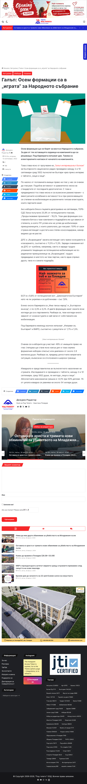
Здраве (70, 708)
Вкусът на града (70, 693)
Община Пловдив (54, 739)
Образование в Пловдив (56, 735)
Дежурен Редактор (26, 400)
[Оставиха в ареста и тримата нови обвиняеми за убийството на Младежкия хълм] (8, 548)
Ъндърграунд (52, 766)
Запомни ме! (8, 505)
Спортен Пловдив (54, 755)
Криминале (52, 724)
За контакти (7, 671)
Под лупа (51, 743)
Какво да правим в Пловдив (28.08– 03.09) (31, 28)
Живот (51, 705)
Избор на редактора (55, 716)
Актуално (14, 68)
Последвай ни (33, 681)
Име (3, 495)
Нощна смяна (67, 732)
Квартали (70, 720)
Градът (65, 701)
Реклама (5, 664)
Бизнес (75, 685)
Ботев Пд (51, 689)
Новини (27, 73)
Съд (68, 755)
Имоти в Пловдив (54, 720)
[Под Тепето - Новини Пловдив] (43, 21)
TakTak (4, 667)
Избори (17, 73)
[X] (23, 406)
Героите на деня (65, 697)
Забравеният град (54, 708)
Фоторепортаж (69, 762)
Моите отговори (67, 728)
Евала (77, 701)
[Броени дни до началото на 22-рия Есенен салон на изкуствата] (8, 579)
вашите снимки (68, 766)
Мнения (51, 728)
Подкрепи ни (7, 678)
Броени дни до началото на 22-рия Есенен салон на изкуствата (44, 576)
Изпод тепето (74, 716)
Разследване (53, 751)
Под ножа (51, 747)
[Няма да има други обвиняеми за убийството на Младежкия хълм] (8, 538)
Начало (6, 68)
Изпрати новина (8, 674)
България (65, 689)
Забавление (43, 426)
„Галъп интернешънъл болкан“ (69, 165)
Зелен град (52, 712)
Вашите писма (53, 693)
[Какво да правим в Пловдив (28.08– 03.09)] (8, 558)
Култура (67, 724)
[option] (43, 437)
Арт (64, 685)
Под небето (66, 743)
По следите (65, 747)
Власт (50, 697)
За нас (4, 660)
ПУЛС (69, 739)
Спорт (67, 751)
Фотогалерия (52, 762)
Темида (51, 758)
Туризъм (64, 758)
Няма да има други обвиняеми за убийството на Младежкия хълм (46, 535)
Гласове (51, 701)
